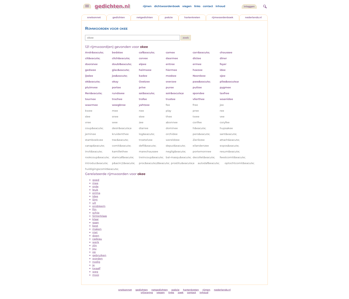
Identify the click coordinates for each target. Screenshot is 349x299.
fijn (94, 209)
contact (208, 6)
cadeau (97, 239)
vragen (187, 6)
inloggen (249, 6)
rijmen (147, 6)
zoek (180, 292)
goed (95, 180)
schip (95, 212)
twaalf (96, 268)
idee (95, 196)
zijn (94, 245)
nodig (96, 261)
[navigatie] (87, 6)
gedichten (119, 17)
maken (97, 229)
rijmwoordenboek (222, 17)
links (197, 6)
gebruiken (99, 255)
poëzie (169, 17)
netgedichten (145, 17)
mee (95, 183)
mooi (95, 275)
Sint (95, 199)
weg (95, 271)
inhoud (220, 6)
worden (97, 258)
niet (95, 232)
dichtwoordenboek (167, 6)
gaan (95, 222)
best (95, 225)
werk (95, 242)
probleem (98, 206)
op (94, 252)
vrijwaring (147, 292)
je (93, 265)
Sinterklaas (99, 216)
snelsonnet (94, 17)
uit (94, 202)
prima (96, 193)
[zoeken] (264, 6)
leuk (95, 189)
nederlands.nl (253, 17)
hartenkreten (192, 17)
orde (95, 186)
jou (94, 248)
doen (95, 235)
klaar (95, 219)
